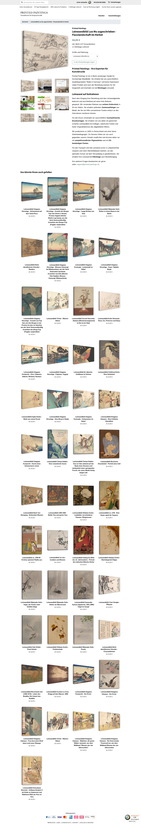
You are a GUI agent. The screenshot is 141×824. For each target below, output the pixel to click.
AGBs (58, 822)
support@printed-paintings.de (87, 164)
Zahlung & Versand (86, 822)
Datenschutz (66, 822)
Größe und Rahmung (80, 52)
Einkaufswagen (116, 2)
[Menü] (139, 815)
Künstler (101, 16)
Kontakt (75, 822)
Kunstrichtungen (114, 16)
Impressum (51, 822)
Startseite (25, 22)
